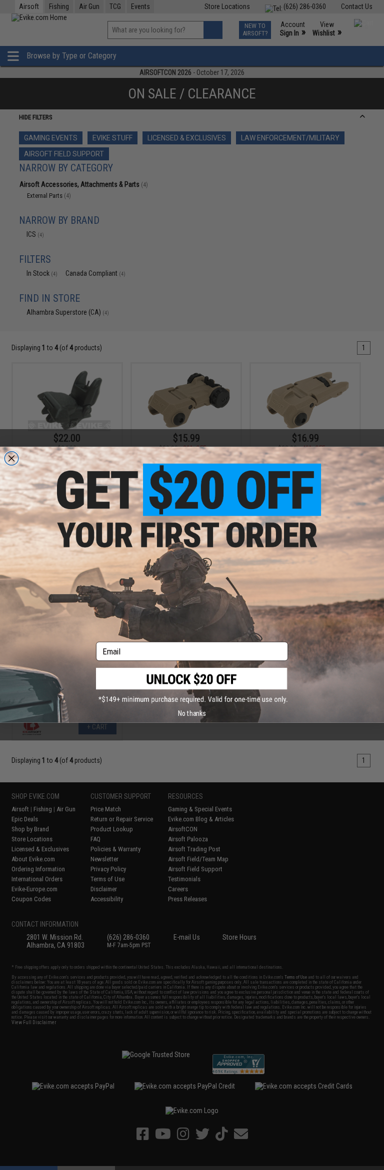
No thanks (192, 713)
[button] (192, 686)
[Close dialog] (11, 459)
